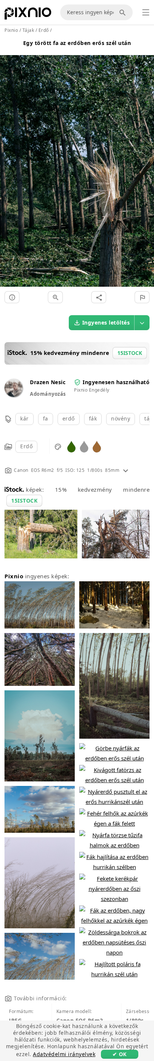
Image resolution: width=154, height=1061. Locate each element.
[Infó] (11, 297)
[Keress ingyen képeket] (123, 12)
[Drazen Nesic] (13, 394)
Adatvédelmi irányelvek (64, 1054)
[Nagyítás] (55, 297)
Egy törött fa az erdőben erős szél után (77, 42)
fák (93, 418)
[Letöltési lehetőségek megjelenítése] (142, 322)
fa (45, 418)
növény (120, 418)
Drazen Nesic (47, 382)
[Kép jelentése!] (142, 297)
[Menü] (146, 12)
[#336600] (71, 446)
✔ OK (120, 1054)
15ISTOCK (24, 500)
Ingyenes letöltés (106, 322)
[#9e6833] (97, 446)
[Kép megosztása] (98, 297)
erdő (68, 418)
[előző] (8, 162)
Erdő (26, 446)
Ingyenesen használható (116, 382)
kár (24, 418)
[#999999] (84, 446)
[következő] (145, 162)
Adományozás (48, 394)
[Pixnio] (27, 14)
